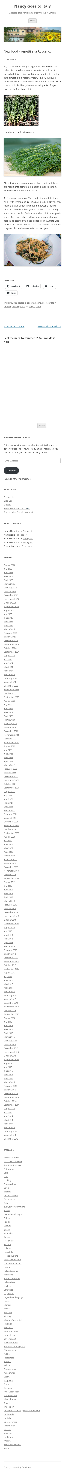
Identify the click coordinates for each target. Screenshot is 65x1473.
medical (7, 1308)
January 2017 (10, 999)
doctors (7, 1191)
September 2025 (11, 606)
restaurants (9, 1372)
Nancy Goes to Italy (32, 6)
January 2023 (10, 727)
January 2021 (10, 817)
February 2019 (10, 904)
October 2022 (10, 738)
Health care (9, 1240)
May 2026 (8, 576)
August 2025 (9, 610)
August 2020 (9, 836)
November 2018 (11, 916)
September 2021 (11, 787)
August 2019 (9, 882)
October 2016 (10, 1010)
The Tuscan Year (11, 1391)
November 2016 (11, 1006)
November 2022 (11, 734)
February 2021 (10, 814)
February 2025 (10, 633)
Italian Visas (9, 1282)
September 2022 (11, 742)
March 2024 (9, 674)
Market (7, 1304)
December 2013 (11, 1138)
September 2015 (11, 1059)
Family (7, 1210)
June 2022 (8, 753)
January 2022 (10, 772)
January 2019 (10, 908)
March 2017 (9, 991)
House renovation (12, 1259)
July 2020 (8, 840)
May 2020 (8, 848)
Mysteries (8, 1327)
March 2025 (9, 629)
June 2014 (8, 1116)
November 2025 (11, 599)
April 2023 (8, 716)
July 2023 (8, 704)
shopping (8, 1380)
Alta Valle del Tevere (13, 1161)
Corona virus (10, 1184)
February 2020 (10, 859)
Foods (7, 1221)
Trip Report (9, 1406)
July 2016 (8, 1021)
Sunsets (7, 1384)
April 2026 (8, 580)
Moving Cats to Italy (13, 1320)
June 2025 (8, 617)
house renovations (12, 1263)
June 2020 (8, 844)
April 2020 (8, 851)
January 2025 (10, 636)
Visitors (7, 1429)
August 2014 (9, 1108)
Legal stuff (9, 1293)
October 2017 (10, 965)
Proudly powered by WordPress (17, 1467)
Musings (8, 1323)
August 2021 (9, 791)
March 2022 (9, 765)
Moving (7, 1316)
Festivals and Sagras (13, 1214)
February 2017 (10, 995)
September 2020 (11, 833)
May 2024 (8, 666)
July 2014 (8, 1112)
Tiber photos (10, 1399)
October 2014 (10, 1101)
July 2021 (8, 795)
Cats (6, 1176)
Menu (32, 21)
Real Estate (9, 1357)
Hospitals (8, 1252)
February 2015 (10, 1085)
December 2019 (11, 867)
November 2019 (11, 870)
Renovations (10, 1369)
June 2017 (8, 980)
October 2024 (10, 648)
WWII (6, 1448)
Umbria (7, 1418)
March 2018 (9, 946)
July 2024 (8, 659)
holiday (7, 1248)
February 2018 (10, 950)
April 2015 (8, 1078)
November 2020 (11, 825)
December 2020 (11, 821)
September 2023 (11, 697)
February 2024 (10, 678)
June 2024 (8, 663)
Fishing (7, 1218)
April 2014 (8, 1123)
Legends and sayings (13, 1297)
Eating (38, 302)
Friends (7, 1225)
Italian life (8, 1274)
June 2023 (8, 708)
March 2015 (9, 1082)
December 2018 (11, 912)
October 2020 (10, 829)
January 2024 (10, 682)
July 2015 (8, 1067)
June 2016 (8, 1025)
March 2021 (9, 810)
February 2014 (10, 1131)
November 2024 (11, 644)
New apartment (11, 1331)
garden (7, 1229)
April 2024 (8, 670)
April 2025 (8, 625)
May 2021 (8, 802)
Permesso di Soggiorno (14, 1346)
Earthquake (9, 1199)
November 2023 (11, 689)
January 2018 (10, 953)
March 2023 (9, 719)
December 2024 (11, 640)
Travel (6, 1403)
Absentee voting (11, 1157)
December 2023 (11, 685)
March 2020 (9, 855)
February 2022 (10, 768)
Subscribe (11, 470)
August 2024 (9, 655)
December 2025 (11, 595)
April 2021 (8, 806)
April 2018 (8, 942)
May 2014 (8, 1119)
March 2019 (9, 901)
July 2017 (8, 976)
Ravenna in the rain (49, 326)
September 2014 (11, 1104)
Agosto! (7, 504)
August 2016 (9, 1018)
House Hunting (11, 1255)
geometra (8, 1233)
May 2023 (8, 712)
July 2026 (8, 568)
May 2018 (8, 938)
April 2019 (8, 897)
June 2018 (8, 935)
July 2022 (8, 750)
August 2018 (9, 927)
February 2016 (10, 1040)
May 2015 (8, 1074)
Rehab (7, 1365)
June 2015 (8, 1070)
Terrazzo (8, 1387)
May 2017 (8, 984)
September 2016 (11, 1014)
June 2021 (8, 799)
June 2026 (8, 572)
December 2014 (11, 1093)
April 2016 (8, 1033)
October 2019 (10, 874)
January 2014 (10, 1135)
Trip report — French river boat (18, 512)
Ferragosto (9, 497)
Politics (7, 1354)
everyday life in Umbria (14, 1206)
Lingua (7, 1301)
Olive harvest (10, 1338)
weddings (8, 1437)
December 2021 (11, 776)
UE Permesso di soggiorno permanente (22, 1410)
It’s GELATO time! (14, 326)
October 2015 (10, 1055)
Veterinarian (9, 1425)
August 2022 (9, 746)
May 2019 (8, 893)
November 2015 (11, 1052)
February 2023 (10, 723)
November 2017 (11, 961)
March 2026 (9, 583)
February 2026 (10, 587)
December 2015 (11, 1048)
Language (8, 1289)
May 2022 (8, 757)
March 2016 (9, 1036)
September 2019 (11, 878)
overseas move (11, 1342)
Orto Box (8, 500)
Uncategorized (18, 306)
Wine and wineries (12, 1444)
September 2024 (11, 651)
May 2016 (8, 1029)
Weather (8, 1433)
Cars (6, 1172)
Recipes (7, 1361)
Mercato (8, 1312)
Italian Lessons (11, 1270)
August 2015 (9, 1063)
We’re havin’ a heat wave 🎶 (17, 508)
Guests (7, 1236)
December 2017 (11, 957)
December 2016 (11, 1002)
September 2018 (11, 923)
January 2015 (10, 1089)
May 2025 (8, 621)
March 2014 (9, 1127)
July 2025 (8, 614)
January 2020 (10, 863)
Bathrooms (9, 1169)
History (7, 1244)
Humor (7, 1267)
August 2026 (9, 565)
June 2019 (8, 889)
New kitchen (9, 1335)
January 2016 (10, 1044)
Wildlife (7, 1440)
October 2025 (10, 602)
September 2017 (11, 968)
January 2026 (10, 591)
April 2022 (8, 761)
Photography (10, 1350)
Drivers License (11, 1195)
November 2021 (11, 780)
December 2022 (11, 731)
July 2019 (8, 885)
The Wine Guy (10, 1395)
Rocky (6, 1376)
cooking (30, 302)
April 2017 (8, 987)
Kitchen (7, 1286)
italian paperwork (12, 1278)
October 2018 (10, 919)
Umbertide (9, 1414)
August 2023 (9, 700)
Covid (6, 1187)
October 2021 (10, 784)
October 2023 (10, 693)
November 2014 (11, 1097)
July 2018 (8, 931)
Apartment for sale (12, 1165)
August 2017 (9, 972)
